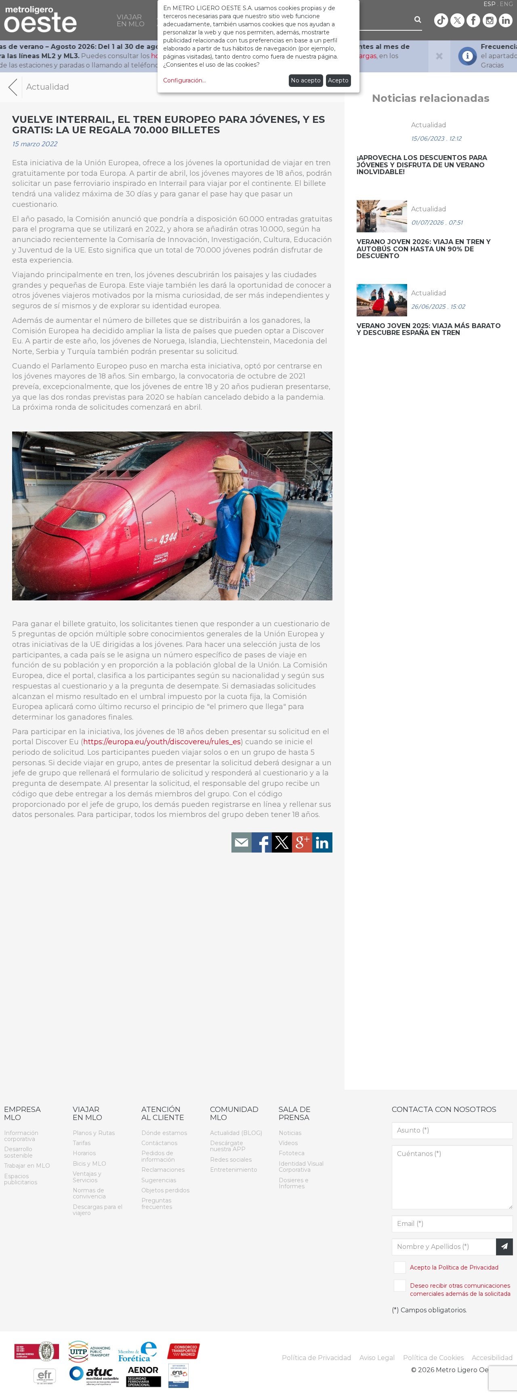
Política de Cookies (433, 1358)
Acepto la (454, 1267)
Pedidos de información (158, 1156)
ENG (506, 4)
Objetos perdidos (165, 1190)
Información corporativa (21, 1135)
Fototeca (292, 1153)
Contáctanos (159, 1143)
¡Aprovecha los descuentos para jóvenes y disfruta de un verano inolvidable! (422, 165)
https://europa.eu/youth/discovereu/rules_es (162, 741)
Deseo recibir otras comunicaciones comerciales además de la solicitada (460, 1289)
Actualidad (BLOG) (236, 1132)
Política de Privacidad (468, 1267)
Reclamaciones (163, 1169)
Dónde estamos (164, 1132)
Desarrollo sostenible (18, 1152)
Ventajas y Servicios (87, 1176)
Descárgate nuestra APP (228, 1146)
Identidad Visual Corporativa (301, 1166)
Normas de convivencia (89, 1193)
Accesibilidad (492, 1358)
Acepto (338, 80)
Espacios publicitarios (20, 1178)
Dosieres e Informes (294, 1183)
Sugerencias (158, 1179)
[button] (131, 20)
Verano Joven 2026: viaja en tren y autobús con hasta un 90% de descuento (424, 249)
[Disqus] (172, 974)
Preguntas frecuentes (156, 1203)
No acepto (306, 80)
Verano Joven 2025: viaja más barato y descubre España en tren (429, 329)
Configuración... (184, 80)
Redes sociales (231, 1159)
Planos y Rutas (94, 1132)
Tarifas (81, 1143)
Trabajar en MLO (27, 1165)
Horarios (84, 1153)
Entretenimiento (233, 1169)
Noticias (290, 1132)
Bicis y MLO (89, 1163)
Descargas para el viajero (97, 1210)
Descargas (86, 56)
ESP (489, 4)
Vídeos (288, 1143)
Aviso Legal (377, 1358)
